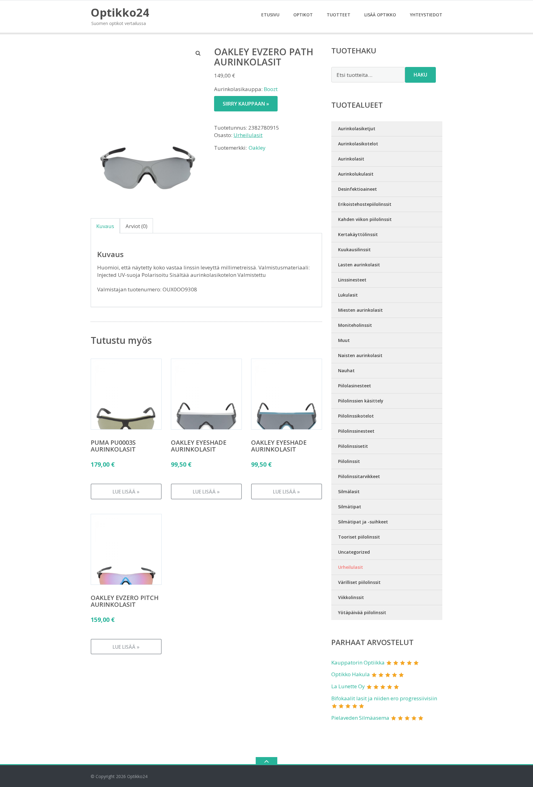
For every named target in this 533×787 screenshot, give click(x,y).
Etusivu (270, 15)
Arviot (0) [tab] (136, 226)
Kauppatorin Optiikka (358, 662)
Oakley (257, 147)
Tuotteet (338, 15)
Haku (420, 74)
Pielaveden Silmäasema (360, 717)
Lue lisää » (126, 491)
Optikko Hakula (350, 674)
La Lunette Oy (348, 686)
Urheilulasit (247, 135)
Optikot (303, 15)
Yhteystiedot (426, 15)
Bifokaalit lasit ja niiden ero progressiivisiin (384, 698)
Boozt (271, 89)
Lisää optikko (380, 15)
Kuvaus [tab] (105, 226)
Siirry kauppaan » (246, 103)
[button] (198, 53)
